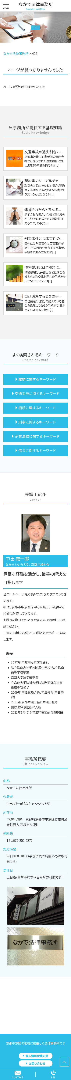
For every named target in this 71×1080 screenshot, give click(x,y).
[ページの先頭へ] (64, 1062)
